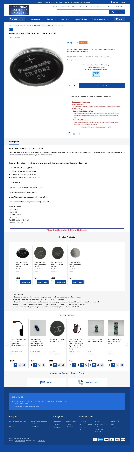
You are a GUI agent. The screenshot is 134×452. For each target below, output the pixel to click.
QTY (70, 85)
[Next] (127, 343)
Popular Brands (86, 416)
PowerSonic (82, 421)
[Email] (74, 133)
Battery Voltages (81, 19)
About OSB (83, 7)
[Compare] (18, 365)
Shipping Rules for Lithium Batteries (102, 7)
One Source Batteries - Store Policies (65, 7)
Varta (112, 424)
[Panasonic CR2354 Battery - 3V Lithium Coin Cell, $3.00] (22, 252)
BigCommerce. (20, 441)
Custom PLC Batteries (85, 424)
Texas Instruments (29, 351)
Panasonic (82, 427)
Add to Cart (102, 85)
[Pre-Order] (29, 365)
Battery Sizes (64, 19)
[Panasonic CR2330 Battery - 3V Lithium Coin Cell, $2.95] (40, 252)
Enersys (97, 421)
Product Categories (99, 19)
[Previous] (7, 343)
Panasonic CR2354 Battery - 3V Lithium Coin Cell (22, 264)
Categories (58, 416)
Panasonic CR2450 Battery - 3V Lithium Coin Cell (57, 264)
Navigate (13, 416)
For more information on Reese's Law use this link (96, 127)
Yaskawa (84, 351)
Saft (44, 351)
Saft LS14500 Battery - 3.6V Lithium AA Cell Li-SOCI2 (69, 341)
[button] (96, 73)
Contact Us (119, 7)
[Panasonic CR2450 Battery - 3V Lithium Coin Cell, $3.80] (57, 252)
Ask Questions (15, 37)
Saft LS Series (115, 421)
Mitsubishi (124, 351)
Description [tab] (14, 141)
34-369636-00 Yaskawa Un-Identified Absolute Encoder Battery (89, 341)
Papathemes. (41, 441)
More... (113, 427)
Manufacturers (36, 19)
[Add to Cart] (9, 365)
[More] (77, 6)
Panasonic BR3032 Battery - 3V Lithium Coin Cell (75, 264)
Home (11, 25)
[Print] (78, 133)
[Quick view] (14, 365)
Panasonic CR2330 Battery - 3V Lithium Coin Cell (40, 264)
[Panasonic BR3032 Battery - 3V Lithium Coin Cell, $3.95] (75, 252)
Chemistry (50, 19)
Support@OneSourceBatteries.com (29, 406)
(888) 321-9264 (23, 404)
